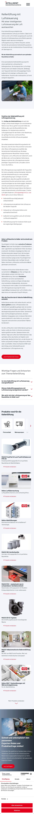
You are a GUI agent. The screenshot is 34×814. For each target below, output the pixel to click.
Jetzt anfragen (8, 766)
